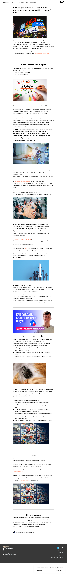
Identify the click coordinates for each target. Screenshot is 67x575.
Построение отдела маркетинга (9, 554)
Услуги (13, 2)
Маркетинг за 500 (19, 471)
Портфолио (21, 2)
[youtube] (63, 2)
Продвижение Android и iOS (8, 548)
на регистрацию (23, 480)
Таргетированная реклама (22, 181)
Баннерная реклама (20, 169)
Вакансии (61, 555)
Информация (33, 2)
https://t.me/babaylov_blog (42, 53)
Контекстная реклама (21, 117)
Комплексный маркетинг (8, 552)
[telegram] (61, 2)
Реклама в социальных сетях (23, 239)
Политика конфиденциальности (57, 557)
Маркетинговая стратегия (8, 549)
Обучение (61, 552)
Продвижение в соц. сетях (8, 550)
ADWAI (26, 248)
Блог (27, 2)
